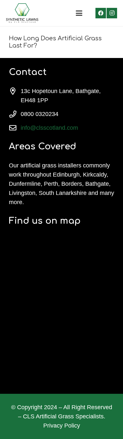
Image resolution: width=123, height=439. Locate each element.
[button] (79, 13)
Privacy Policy (61, 425)
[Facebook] (100, 13)
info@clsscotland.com (49, 127)
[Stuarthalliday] (22, 13)
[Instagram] (112, 13)
